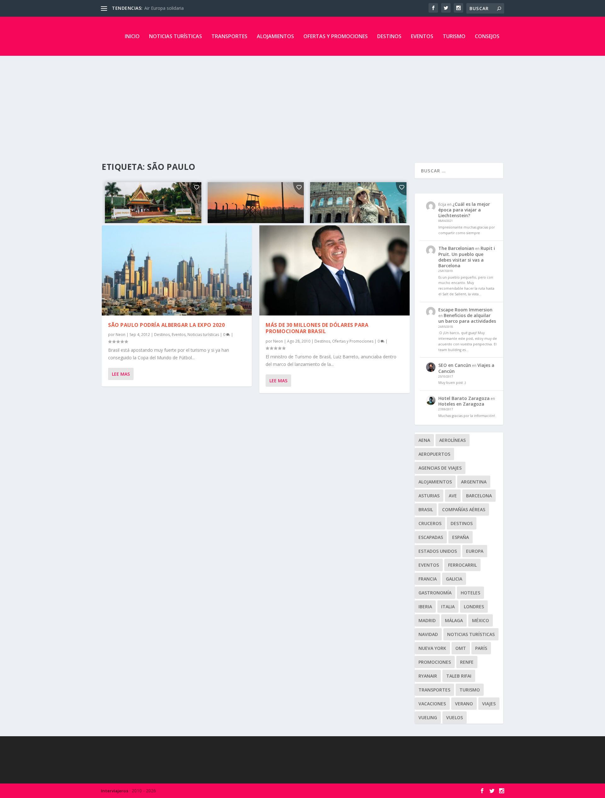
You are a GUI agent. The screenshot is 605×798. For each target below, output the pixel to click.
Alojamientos (275, 36)
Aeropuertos (434, 454)
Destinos (389, 36)
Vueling (427, 717)
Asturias (429, 496)
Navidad (428, 634)
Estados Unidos (437, 551)
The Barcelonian (456, 248)
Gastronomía (435, 593)
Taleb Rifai (458, 676)
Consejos (487, 36)
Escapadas (430, 537)
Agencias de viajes (440, 468)
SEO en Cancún (454, 365)
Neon (120, 334)
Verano (464, 704)
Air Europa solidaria (164, 8)
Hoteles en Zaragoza (461, 404)
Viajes (489, 704)
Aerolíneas (452, 440)
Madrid (427, 620)
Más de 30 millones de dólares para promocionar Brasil (317, 328)
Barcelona (479, 496)
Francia (427, 579)
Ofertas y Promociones (335, 36)
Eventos (422, 36)
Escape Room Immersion (465, 310)
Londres (474, 607)
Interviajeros (114, 791)
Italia (448, 607)
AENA (424, 440)
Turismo (454, 36)
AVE (453, 496)
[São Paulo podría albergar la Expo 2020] (177, 270)
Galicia (454, 579)
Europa (474, 551)
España (460, 537)
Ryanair (427, 676)
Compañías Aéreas (463, 509)
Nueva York (432, 648)
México (480, 620)
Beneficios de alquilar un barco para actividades (467, 318)
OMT (460, 648)
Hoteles (470, 593)
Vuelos (454, 717)
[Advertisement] (302, 103)
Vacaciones (432, 704)
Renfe (467, 662)
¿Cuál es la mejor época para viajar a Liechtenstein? (464, 209)
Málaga (454, 620)
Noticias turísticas (175, 36)
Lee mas (121, 374)
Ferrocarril (462, 565)
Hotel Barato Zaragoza (464, 398)
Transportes (229, 36)
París (481, 648)
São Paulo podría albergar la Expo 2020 (166, 324)
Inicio (132, 36)
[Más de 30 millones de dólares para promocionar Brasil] (334, 270)
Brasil (425, 509)
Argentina (474, 482)
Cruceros (429, 523)
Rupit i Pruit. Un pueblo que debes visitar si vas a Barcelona (466, 257)
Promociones (434, 662)
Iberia (425, 607)
